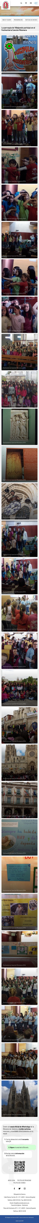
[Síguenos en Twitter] (19, 1188)
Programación (18, 20)
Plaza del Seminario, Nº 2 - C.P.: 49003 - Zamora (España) (20, 1208)
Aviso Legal (11, 1180)
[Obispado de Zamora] (6, 3)
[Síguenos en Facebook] (14, 1188)
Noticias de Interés (31, 20)
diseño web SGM (19, 1220)
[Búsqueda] (21, 3)
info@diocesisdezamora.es (21, 1203)
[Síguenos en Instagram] (24, 1188)
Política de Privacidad (24, 1180)
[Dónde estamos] (26, 3)
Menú (35, 3)
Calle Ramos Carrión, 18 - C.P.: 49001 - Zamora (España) (19, 1197)
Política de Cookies (20, 1183)
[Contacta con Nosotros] (31, 3)
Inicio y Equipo (6, 20)
